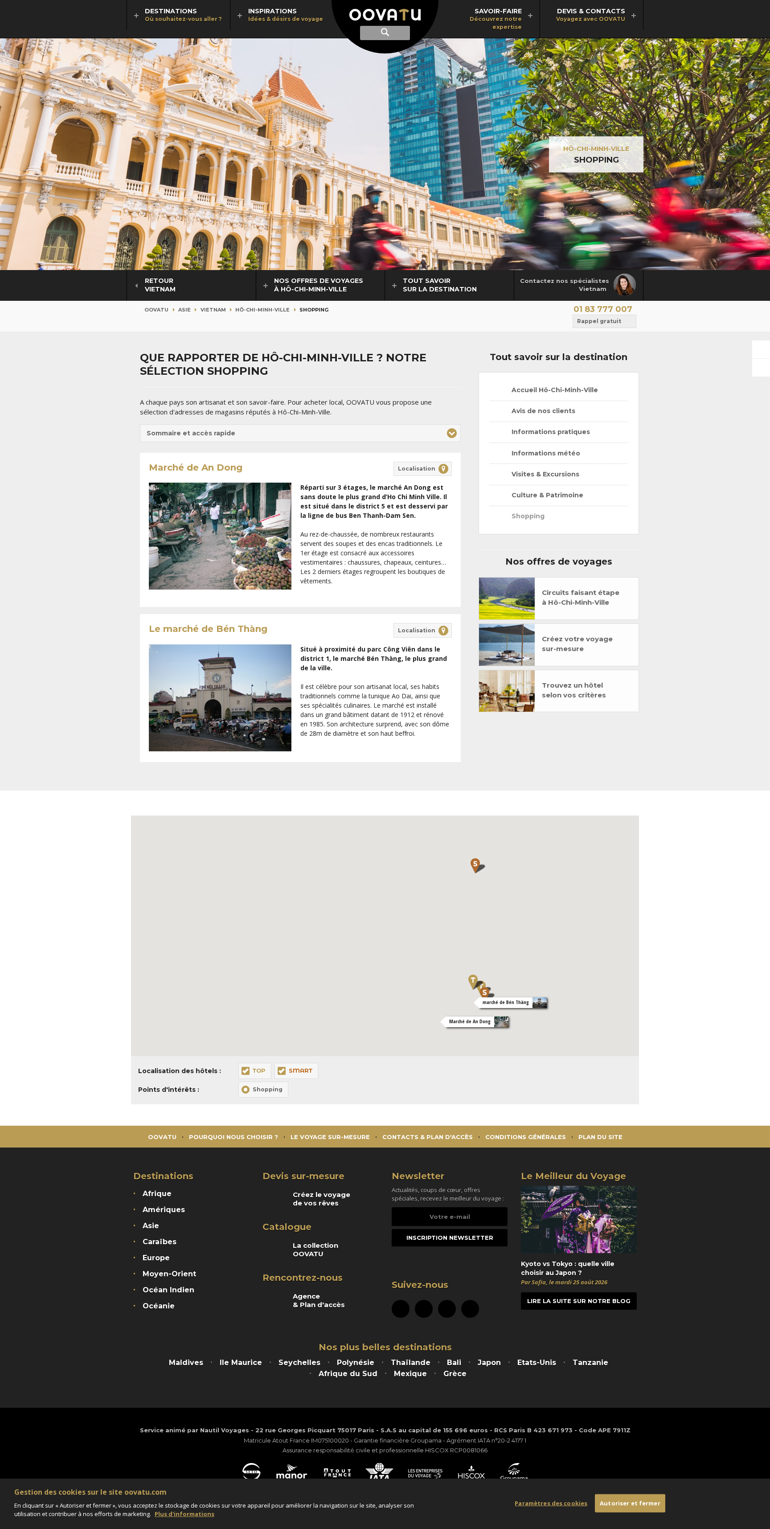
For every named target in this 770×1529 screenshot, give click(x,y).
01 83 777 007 (602, 309)
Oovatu (156, 310)
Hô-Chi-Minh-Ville (596, 149)
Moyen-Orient (169, 1274)
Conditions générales (525, 1136)
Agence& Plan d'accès (319, 1300)
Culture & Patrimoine (546, 495)
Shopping (527, 516)
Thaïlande (410, 1362)
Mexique (410, 1373)
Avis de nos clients (542, 411)
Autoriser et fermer (630, 1503)
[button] (300, 433)
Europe (156, 1258)
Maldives (186, 1362)
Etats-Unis (536, 1362)
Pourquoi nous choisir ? (233, 1136)
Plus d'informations (184, 1514)
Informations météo (545, 453)
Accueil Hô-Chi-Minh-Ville (554, 390)
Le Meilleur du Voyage (573, 1176)
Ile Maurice (241, 1362)
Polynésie (355, 1362)
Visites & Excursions (544, 474)
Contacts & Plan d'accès (427, 1136)
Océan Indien (168, 1290)
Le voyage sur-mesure (330, 1136)
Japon (489, 1362)
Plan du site (600, 1136)
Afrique (157, 1193)
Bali (454, 1362)
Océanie (159, 1306)
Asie (184, 310)
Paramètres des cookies (551, 1503)
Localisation (416, 468)
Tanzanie (590, 1362)
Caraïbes (159, 1242)
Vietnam (213, 310)
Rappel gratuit (599, 321)
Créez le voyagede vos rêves (321, 1198)
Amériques (164, 1209)
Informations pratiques (550, 432)
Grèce (455, 1373)
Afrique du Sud (348, 1373)
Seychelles (299, 1362)
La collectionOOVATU (315, 1249)
